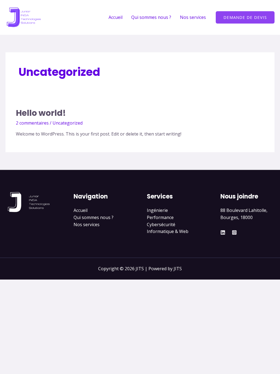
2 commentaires (32, 123)
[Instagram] (234, 232)
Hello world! (41, 113)
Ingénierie (157, 210)
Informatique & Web (167, 231)
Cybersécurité (161, 224)
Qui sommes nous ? (151, 17)
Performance (160, 217)
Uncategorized (67, 123)
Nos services (193, 17)
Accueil (115, 17)
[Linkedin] (222, 232)
